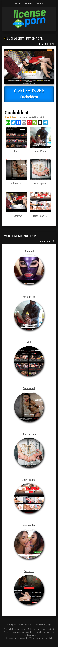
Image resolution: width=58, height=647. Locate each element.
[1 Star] (5, 117)
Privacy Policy (13, 624)
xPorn (40, 4)
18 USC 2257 (27, 624)
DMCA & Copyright (43, 624)
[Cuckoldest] (29, 66)
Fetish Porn (34, 38)
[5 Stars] (15, 117)
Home (18, 4)
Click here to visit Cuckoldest (29, 94)
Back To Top (46, 241)
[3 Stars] (10, 117)
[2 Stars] (8, 117)
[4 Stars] (13, 117)
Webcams (29, 4)
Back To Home (47, 44)
